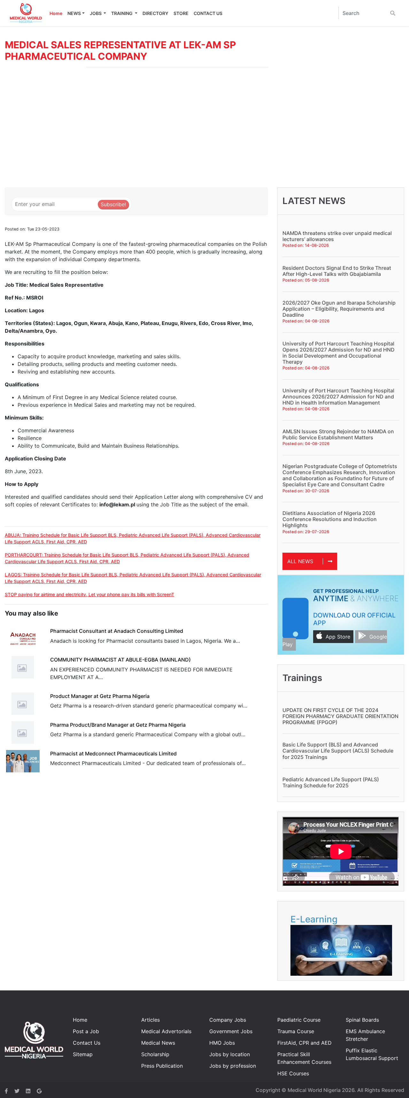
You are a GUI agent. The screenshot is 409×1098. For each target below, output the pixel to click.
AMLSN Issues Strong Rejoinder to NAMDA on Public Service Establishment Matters (338, 434)
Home (56, 13)
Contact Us (86, 1043)
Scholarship (155, 1054)
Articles (150, 1020)
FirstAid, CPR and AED (304, 1043)
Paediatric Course (298, 1020)
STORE (181, 13)
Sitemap (83, 1054)
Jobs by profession (232, 1066)
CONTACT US (208, 13)
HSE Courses (293, 1073)
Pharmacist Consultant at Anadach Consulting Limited (116, 631)
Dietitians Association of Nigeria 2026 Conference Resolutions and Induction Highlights (329, 519)
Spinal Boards (362, 1020)
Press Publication (162, 1066)
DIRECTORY (155, 13)
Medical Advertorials (166, 1031)
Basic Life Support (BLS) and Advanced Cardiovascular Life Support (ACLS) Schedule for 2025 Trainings (337, 750)
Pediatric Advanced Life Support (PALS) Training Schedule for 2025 (330, 782)
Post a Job (86, 1031)
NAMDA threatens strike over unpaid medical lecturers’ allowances (337, 236)
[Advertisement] (204, 130)
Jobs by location (229, 1054)
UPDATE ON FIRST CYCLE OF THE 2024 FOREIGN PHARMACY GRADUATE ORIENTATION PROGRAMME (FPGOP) (340, 716)
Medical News (158, 1043)
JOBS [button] (96, 13)
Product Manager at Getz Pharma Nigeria (100, 696)
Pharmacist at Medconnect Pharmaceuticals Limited (113, 753)
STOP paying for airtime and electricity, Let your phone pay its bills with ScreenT (89, 594)
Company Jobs (227, 1020)
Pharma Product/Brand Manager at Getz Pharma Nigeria (118, 725)
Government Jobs (230, 1031)
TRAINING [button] (122, 13)
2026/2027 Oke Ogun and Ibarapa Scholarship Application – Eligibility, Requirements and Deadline (339, 308)
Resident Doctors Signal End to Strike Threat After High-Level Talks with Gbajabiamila (336, 271)
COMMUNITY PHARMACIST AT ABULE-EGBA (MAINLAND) (120, 659)
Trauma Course (295, 1031)
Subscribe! (113, 204)
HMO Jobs (222, 1043)
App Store (338, 636)
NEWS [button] (74, 13)
